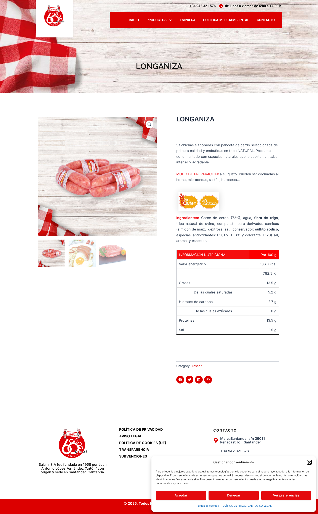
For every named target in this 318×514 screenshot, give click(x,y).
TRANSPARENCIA (134, 449)
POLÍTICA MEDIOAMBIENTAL (226, 20)
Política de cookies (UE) (142, 443)
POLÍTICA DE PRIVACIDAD (237, 505)
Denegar (233, 495)
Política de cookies (207, 505)
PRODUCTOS (156, 20)
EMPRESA (188, 20)
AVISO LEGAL (263, 505)
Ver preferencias (286, 495)
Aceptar (181, 495)
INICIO (134, 20)
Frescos (196, 366)
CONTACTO (266, 20)
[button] (309, 462)
